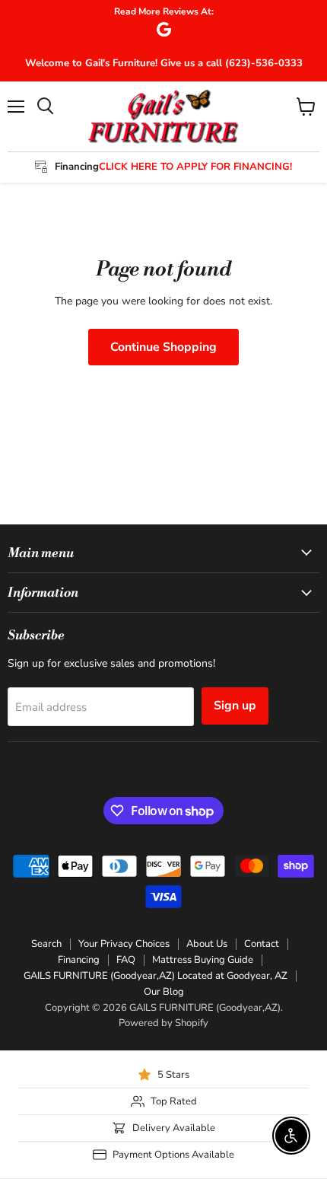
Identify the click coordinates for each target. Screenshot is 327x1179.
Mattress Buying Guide (202, 960)
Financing (79, 960)
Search (46, 944)
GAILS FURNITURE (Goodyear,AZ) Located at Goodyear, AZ (155, 976)
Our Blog (164, 992)
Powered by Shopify (163, 1023)
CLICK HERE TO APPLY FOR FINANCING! (195, 167)
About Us (206, 944)
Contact (261, 944)
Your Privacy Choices (124, 944)
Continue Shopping (163, 347)
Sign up (235, 705)
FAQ (125, 960)
